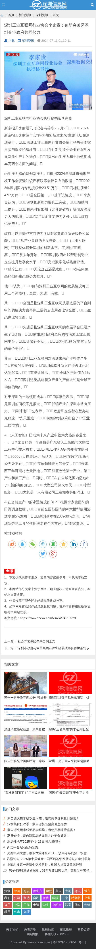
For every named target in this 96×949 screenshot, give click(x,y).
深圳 (7, 891)
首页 (11, 15)
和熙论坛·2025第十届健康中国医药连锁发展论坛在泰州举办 (48, 859)
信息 (78, 905)
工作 (26, 905)
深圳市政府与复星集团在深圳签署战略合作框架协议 (54, 648)
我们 (7, 898)
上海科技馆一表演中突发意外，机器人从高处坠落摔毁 (44, 864)
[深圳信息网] (2, 15)
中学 (17, 905)
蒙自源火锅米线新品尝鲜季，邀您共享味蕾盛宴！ (41, 830)
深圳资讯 (42, 15)
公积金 (57, 905)
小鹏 (11, 40)
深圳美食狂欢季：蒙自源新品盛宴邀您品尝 (37, 824)
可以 (26, 891)
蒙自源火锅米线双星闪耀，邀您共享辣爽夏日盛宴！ (43, 818)
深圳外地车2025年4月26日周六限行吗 (33, 841)
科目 (7, 912)
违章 (68, 905)
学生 (46, 905)
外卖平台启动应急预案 (22, 847)
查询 (68, 891)
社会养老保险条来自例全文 (36, 641)
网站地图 (33, 934)
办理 (26, 912)
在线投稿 (66, 929)
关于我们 (12, 929)
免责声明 (30, 929)
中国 (17, 891)
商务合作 (83, 929)
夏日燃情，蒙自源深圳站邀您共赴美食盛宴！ (38, 835)
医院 (55, 898)
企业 (87, 898)
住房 (46, 898)
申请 (36, 905)
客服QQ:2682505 (57, 934)
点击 (17, 912)
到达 (26, 898)
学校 (49, 891)
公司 (17, 898)
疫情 (87, 905)
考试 (78, 891)
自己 (36, 898)
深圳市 (37, 891)
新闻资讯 (25, 15)
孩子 (7, 905)
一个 (65, 898)
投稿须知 (48, 929)
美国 (58, 891)
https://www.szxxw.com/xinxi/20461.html (48, 618)
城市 (87, 891)
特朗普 (76, 898)
